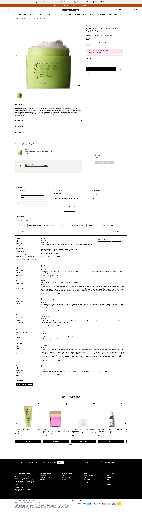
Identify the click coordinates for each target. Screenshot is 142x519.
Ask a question (108, 35)
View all (121, 42)
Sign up (61, 462)
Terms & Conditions (88, 475)
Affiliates (107, 479)
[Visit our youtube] (109, 462)
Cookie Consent (19, 487)
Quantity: (89, 58)
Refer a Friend (108, 482)
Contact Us (43, 475)
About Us (64, 475)
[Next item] (125, 423)
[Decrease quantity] (88, 62)
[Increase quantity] (98, 62)
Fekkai (88, 25)
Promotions (108, 477)
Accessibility (87, 482)
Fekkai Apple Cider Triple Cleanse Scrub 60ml (27, 429)
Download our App (66, 477)
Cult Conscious (65, 481)
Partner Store (108, 484)
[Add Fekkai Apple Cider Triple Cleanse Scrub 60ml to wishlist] (39, 404)
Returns (42, 481)
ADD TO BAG (28, 441)
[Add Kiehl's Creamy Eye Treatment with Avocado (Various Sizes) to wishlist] (94, 404)
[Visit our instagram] (105, 462)
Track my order (44, 482)
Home (17, 18)
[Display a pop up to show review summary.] (56, 433)
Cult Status (107, 475)
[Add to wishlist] (120, 69)
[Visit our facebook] (98, 462)
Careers (64, 479)
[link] (127, 9)
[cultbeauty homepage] (71, 9)
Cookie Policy (87, 479)
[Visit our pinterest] (113, 462)
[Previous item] (16, 423)
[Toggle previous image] (16, 55)
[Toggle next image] (81, 55)
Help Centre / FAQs (45, 477)
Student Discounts (109, 481)
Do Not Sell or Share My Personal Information (23, 490)
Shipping (42, 479)
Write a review (100, 35)
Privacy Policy (87, 477)
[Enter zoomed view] (79, 85)
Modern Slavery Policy (89, 481)
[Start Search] (41, 10)
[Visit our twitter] (102, 462)
